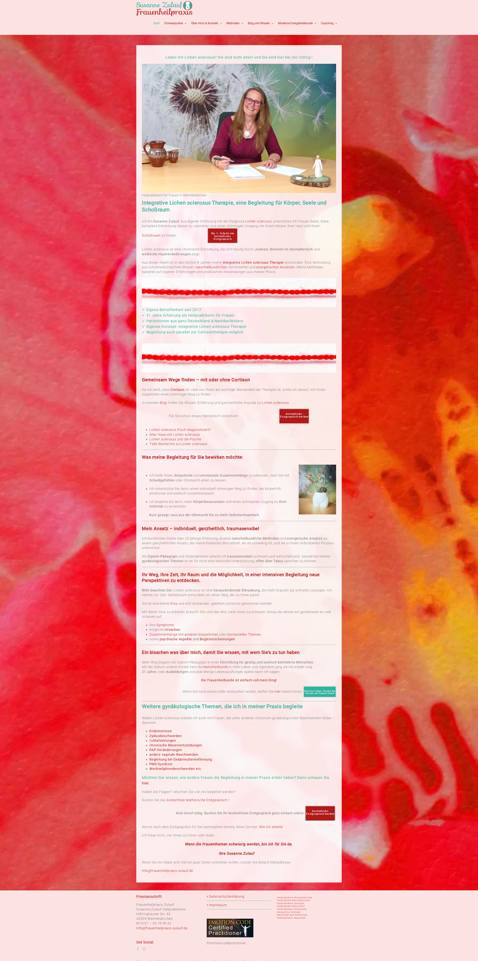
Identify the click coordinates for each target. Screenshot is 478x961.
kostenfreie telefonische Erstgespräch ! (199, 800)
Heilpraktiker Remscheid (291, 906)
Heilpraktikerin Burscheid (291, 918)
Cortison (177, 390)
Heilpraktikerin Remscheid (292, 909)
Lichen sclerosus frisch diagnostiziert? (180, 430)
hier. (146, 783)
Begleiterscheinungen (217, 639)
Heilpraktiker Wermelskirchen (293, 900)
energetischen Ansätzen (275, 267)
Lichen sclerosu (257, 221)
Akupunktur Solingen (289, 912)
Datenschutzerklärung (226, 896)
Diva (173, 603)
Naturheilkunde (215, 667)
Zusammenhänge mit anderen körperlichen (183, 634)
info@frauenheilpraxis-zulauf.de (167, 871)
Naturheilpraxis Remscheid (292, 915)
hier (277, 691)
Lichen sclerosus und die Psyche (175, 439)
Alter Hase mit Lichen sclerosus (174, 434)
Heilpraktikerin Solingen (290, 903)
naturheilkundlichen (211, 267)
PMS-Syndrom (161, 764)
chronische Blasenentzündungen (175, 745)
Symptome (165, 625)
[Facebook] (137, 948)
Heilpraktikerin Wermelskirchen (294, 897)
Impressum (218, 905)
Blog (163, 403)
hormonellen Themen (244, 634)
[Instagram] (144, 948)
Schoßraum (151, 235)
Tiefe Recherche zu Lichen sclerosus (178, 444)
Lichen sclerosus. (276, 403)
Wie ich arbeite (271, 827)
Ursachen (172, 630)
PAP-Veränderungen (165, 750)
